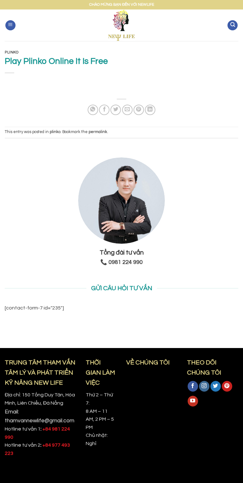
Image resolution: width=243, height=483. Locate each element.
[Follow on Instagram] (204, 386)
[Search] (232, 25)
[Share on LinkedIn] (150, 110)
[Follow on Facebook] (193, 386)
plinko (11, 52)
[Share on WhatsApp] (93, 110)
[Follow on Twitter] (215, 386)
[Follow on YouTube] (193, 401)
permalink (98, 132)
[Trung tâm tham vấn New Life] (121, 25)
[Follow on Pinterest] (227, 386)
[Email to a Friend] (127, 110)
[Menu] (10, 25)
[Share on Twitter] (115, 110)
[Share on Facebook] (104, 110)
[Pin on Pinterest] (139, 110)
